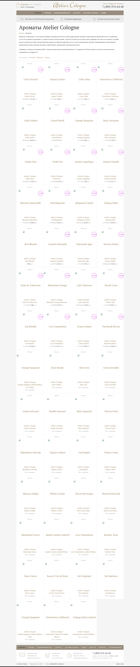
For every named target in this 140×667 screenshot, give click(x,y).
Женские (32, 57)
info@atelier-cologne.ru (116, 4)
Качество (76, 13)
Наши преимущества (62, 13)
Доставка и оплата (90, 13)
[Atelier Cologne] (70, 6)
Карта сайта (120, 664)
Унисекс (47, 57)
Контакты (102, 647)
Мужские (40, 57)
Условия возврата (115, 647)
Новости (92, 647)
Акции (103, 13)
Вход (22, 7)
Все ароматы (23, 57)
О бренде (47, 13)
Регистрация (29, 7)
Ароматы (37, 13)
